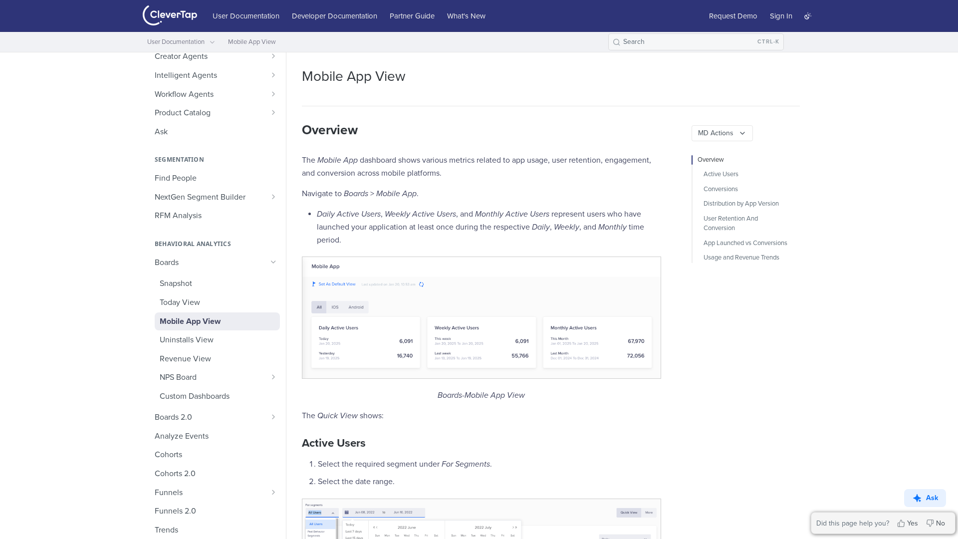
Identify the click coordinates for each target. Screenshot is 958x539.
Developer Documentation (334, 15)
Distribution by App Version (741, 204)
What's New (466, 15)
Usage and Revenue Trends (741, 258)
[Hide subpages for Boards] (273, 262)
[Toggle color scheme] (808, 16)
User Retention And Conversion (731, 224)
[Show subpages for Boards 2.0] (273, 417)
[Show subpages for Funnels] (273, 492)
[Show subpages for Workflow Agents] (273, 94)
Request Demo (733, 15)
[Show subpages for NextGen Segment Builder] (273, 197)
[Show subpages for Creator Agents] (273, 56)
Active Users (721, 174)
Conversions (721, 189)
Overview (711, 160)
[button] (481, 318)
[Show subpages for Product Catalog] (273, 112)
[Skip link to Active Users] (295, 443)
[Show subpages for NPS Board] (273, 377)
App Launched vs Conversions (745, 243)
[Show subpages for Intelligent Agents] (273, 75)
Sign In (781, 15)
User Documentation (246, 15)
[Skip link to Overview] (295, 130)
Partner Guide (412, 15)
